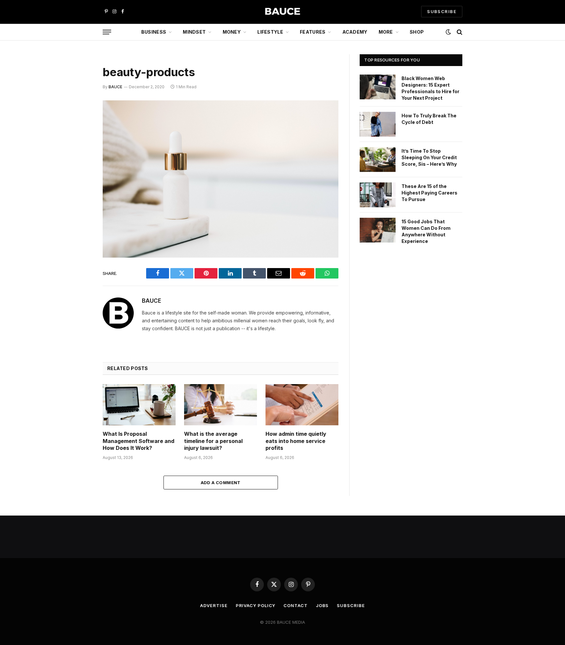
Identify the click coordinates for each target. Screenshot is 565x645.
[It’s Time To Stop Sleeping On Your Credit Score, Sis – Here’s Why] (378, 159)
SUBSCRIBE (441, 11)
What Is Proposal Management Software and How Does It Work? (138, 441)
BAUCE (115, 86)
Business (153, 32)
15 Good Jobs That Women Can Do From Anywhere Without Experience (426, 231)
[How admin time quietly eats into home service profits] (301, 404)
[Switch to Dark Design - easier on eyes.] (448, 32)
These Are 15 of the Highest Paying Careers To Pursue (429, 192)
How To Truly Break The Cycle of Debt (429, 119)
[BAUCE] (282, 11)
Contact (295, 605)
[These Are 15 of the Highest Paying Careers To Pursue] (378, 194)
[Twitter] (79, 138)
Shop (417, 32)
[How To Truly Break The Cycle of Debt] (378, 124)
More (386, 32)
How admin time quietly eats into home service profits (295, 441)
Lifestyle (270, 32)
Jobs (322, 605)
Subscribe (351, 605)
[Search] (458, 32)
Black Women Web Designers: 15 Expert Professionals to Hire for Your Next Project (430, 88)
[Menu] (107, 32)
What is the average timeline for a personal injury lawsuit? (213, 441)
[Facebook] (79, 122)
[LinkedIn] (79, 155)
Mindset (194, 32)
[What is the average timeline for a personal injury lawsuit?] (220, 404)
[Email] (79, 188)
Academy (355, 32)
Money (232, 32)
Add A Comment (221, 482)
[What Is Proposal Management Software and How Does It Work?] (139, 404)
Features (312, 32)
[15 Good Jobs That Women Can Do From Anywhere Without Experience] (378, 230)
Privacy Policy (256, 605)
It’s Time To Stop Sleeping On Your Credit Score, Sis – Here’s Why (429, 157)
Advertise (213, 605)
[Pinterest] (79, 172)
